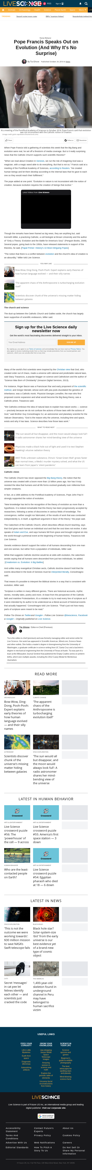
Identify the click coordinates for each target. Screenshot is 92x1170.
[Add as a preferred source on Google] (46, 1116)
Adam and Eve (21, 532)
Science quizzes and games (65, 1052)
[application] (46, 209)
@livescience (70, 615)
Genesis (40, 161)
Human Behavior (45, 38)
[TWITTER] (21, 631)
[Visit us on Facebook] (24, 3)
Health (37, 10)
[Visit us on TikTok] (44, 3)
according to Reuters (59, 168)
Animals (11, 10)
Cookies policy (71, 1135)
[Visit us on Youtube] (36, 3)
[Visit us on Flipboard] (40, 3)
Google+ (10, 619)
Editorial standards (17, 1147)
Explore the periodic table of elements (46, 1075)
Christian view (63, 369)
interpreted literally (60, 572)
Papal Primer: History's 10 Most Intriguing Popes (45, 248)
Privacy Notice (76, 349)
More (81, 10)
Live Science (44, 619)
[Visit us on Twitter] (28, 3)
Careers (67, 1142)
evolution (49, 254)
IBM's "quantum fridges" (55, 16)
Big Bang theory (54, 478)
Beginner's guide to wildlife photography (65, 1060)
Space (72, 10)
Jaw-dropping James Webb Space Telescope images (46, 1054)
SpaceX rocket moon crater (26, 16)
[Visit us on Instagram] (32, 3)
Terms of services (35, 349)
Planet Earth (60, 10)
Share (10, 140)
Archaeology (24, 10)
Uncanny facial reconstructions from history (46, 1083)
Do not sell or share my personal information (74, 1150)
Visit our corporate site (54, 1108)
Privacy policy (42, 1135)
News (68, 61)
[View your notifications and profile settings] (80, 3)
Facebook (83, 615)
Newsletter (83, 140)
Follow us (70, 140)
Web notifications (44, 1142)
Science (47, 10)
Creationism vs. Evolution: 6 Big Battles (24, 562)
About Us (68, 1128)
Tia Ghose (34, 61)
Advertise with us (16, 1142)
